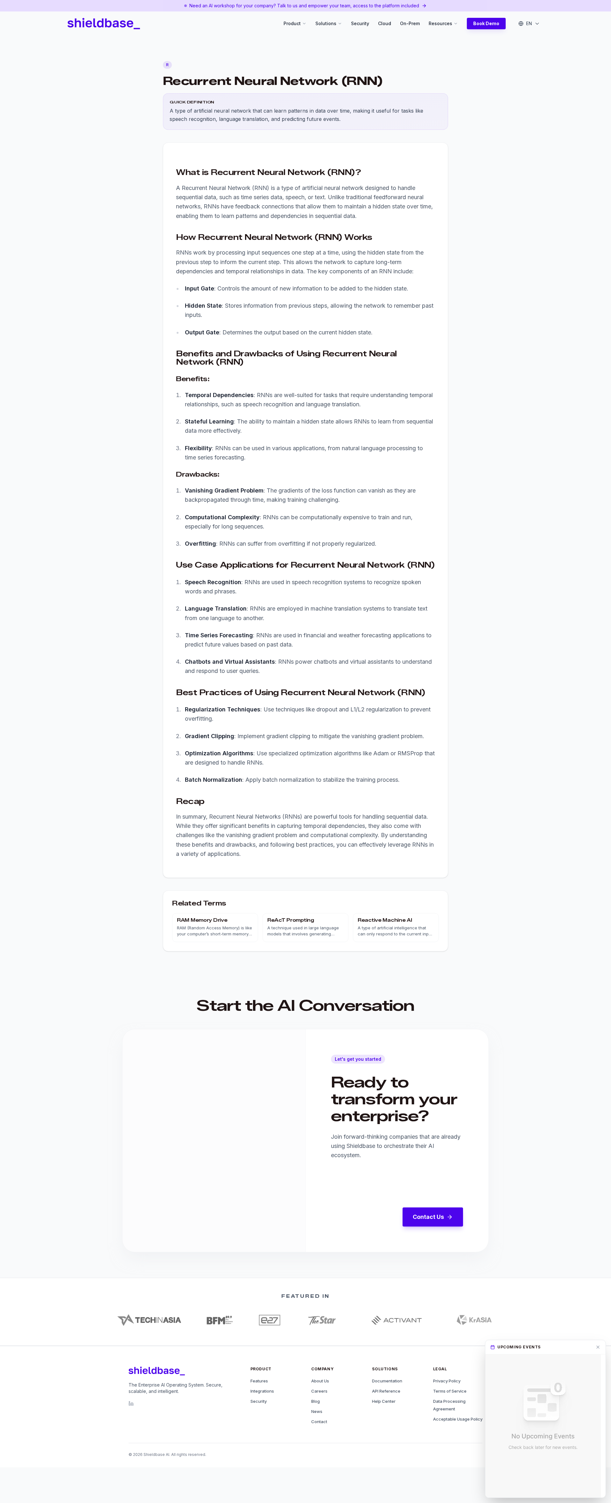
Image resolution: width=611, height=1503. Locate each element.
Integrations (262, 1391)
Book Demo (486, 23)
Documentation (387, 1380)
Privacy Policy (446, 1380)
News (316, 1411)
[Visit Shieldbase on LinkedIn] (131, 1403)
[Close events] (598, 1347)
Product (292, 23)
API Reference (386, 1391)
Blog (315, 1401)
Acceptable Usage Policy (457, 1419)
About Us (320, 1380)
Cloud (384, 23)
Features (259, 1380)
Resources (440, 23)
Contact (319, 1421)
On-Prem (410, 23)
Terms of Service (450, 1391)
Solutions (325, 23)
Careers (319, 1391)
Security (360, 23)
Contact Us (428, 1216)
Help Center (384, 1401)
